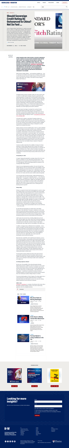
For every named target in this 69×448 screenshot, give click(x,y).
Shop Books (53, 430)
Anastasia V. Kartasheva (36, 64)
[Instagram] (15, 441)
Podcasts (44, 2)
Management (23, 431)
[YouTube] (12, 441)
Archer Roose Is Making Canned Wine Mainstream (37, 317)
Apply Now (14, 386)
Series (37, 430)
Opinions (37, 431)
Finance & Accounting (11, 42)
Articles (38, 2)
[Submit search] (66, 7)
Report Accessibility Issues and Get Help (44, 442)
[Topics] (4, 7)
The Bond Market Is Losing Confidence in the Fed (37, 337)
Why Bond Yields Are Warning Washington (36, 298)
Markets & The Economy (24, 430)
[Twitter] (5, 441)
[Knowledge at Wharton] (9, 2)
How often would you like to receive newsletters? (44, 408)
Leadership (22, 433)
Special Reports (51, 2)
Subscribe (65, 2)
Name (35, 399)
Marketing (22, 432)
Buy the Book (54, 386)
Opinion (57, 2)
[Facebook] (8, 441)
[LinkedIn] (10, 441)
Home (8, 12)
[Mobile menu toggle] (1, 6)
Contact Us (53, 431)
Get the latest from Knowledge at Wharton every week (46, 410)
